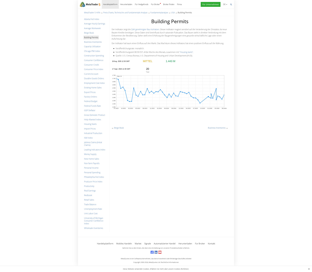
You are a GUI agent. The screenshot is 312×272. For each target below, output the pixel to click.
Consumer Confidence (93, 60)
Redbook (88, 195)
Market (138, 243)
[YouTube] (159, 252)
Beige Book (89, 32)
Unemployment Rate (93, 209)
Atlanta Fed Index (91, 19)
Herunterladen (126, 4)
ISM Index (88, 137)
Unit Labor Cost (91, 213)
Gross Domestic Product (94, 115)
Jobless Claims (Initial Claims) (93, 143)
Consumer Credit (91, 64)
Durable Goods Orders (94, 78)
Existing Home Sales (93, 87)
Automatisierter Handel (165, 243)
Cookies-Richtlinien (181, 269)
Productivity (89, 186)
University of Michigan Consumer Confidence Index (93, 221)
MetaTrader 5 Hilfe (92, 12)
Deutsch (223, 4)
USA (173, 12)
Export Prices (90, 92)
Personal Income (91, 167)
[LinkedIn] (156, 252)
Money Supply (90, 154)
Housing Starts (90, 124)
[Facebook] (152, 252)
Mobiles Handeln (124, 243)
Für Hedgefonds (141, 4)
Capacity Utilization (92, 46)
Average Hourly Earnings (94, 23)
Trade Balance (90, 204)
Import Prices (90, 128)
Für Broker (155, 4)
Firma (179, 4)
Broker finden (168, 4)
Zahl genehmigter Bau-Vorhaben (145, 29)
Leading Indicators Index (94, 149)
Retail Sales (89, 199)
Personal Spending (92, 172)
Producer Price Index (93, 181)
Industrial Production (93, 133)
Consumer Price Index (93, 69)
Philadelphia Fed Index (94, 177)
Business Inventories (93, 42)
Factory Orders (90, 96)
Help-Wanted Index (92, 119)
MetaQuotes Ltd (154, 262)
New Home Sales (91, 158)
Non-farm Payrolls (91, 163)
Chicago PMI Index (92, 51)
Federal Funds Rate (92, 106)
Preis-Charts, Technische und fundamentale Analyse (125, 12)
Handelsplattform (110, 4)
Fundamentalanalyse (159, 12)
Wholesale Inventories (93, 228)
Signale (147, 243)
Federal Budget (90, 101)
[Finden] (231, 4)
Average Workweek (92, 28)
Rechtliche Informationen (170, 262)
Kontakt (211, 243)
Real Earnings (90, 190)
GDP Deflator (89, 110)
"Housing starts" (186, 52)
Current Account (91, 74)
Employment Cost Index (94, 83)
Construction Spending (94, 55)
